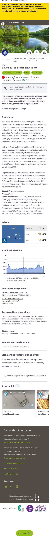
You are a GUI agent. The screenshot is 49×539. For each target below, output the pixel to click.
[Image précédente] (3, 36)
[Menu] (46, 2)
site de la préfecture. (29, 11)
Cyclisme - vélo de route (19, 60)
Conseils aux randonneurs (14, 463)
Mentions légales (11, 474)
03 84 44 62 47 (7, 303)
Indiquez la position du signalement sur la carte (26, 375)
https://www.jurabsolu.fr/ (12, 298)
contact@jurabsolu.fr (10, 301)
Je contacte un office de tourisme (17, 442)
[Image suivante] (46, 36)
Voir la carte (23, 533)
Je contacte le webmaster (14, 458)
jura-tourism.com (11, 468)
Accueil (7, 60)
